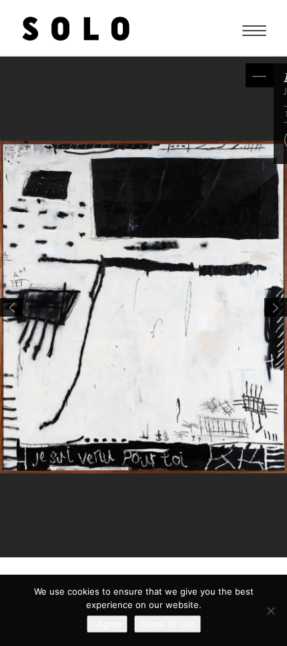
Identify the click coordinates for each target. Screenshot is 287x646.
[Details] (260, 75)
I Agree (107, 624)
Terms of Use (167, 624)
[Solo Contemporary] (75, 28)
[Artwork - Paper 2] (275, 307)
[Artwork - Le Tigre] (11, 307)
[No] (270, 610)
